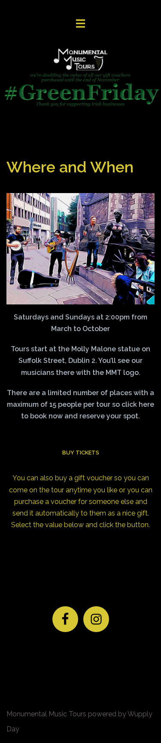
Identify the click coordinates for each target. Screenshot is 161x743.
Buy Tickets (80, 452)
